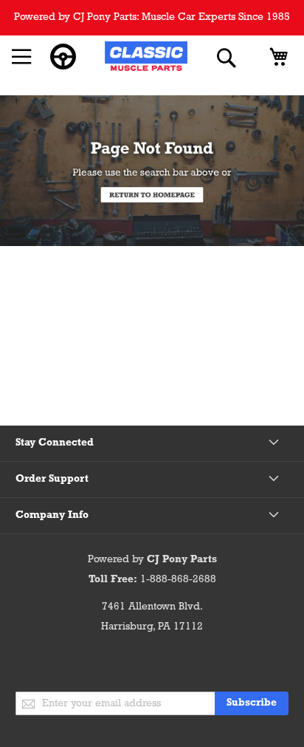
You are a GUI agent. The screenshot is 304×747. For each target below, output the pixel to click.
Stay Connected (54, 442)
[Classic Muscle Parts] (146, 58)
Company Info (52, 515)
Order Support (52, 479)
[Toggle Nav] (22, 56)
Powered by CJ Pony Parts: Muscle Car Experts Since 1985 (152, 17)
